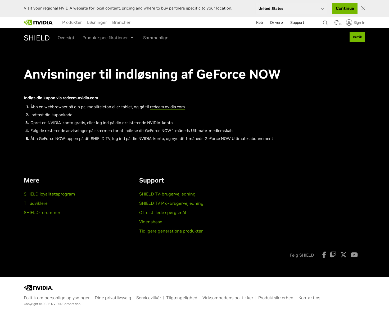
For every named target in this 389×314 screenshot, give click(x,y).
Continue (345, 8)
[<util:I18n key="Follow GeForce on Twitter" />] (343, 255)
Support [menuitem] (297, 22)
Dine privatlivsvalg (113, 297)
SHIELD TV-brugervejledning (167, 194)
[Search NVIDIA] (326, 21)
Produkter (72, 22)
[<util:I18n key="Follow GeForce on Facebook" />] (324, 255)
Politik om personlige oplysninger (57, 297)
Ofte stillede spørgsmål (162, 212)
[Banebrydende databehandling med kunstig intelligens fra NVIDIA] (38, 22)
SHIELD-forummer (42, 212)
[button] (337, 24)
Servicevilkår (148, 297)
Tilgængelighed (181, 297)
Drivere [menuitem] (276, 22)
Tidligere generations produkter (171, 231)
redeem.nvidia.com (167, 106)
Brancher (121, 22)
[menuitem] (72, 22)
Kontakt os (309, 297)
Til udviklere (36, 203)
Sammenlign (156, 37)
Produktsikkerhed (275, 297)
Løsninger (97, 22)
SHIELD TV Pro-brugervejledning (171, 203)
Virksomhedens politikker (227, 297)
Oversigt (66, 37)
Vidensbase (150, 221)
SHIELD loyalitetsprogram (50, 194)
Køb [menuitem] (259, 22)
